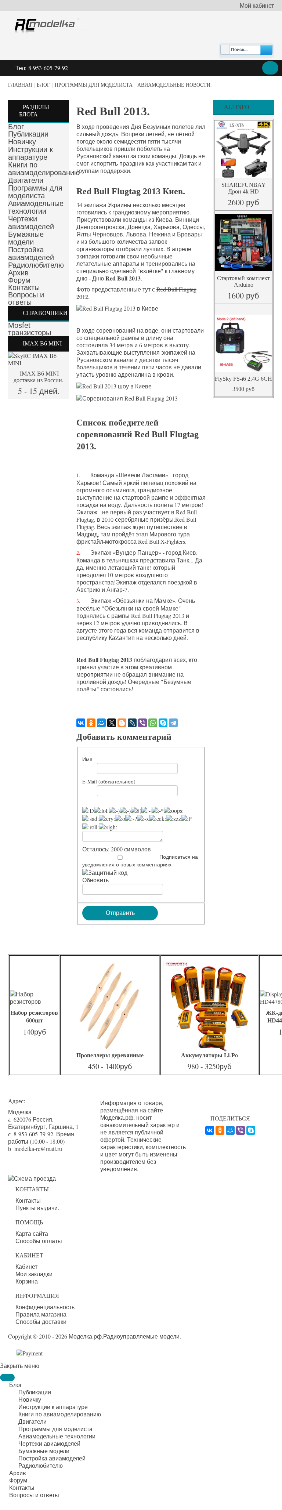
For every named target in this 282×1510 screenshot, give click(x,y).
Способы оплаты (38, 1241)
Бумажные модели (26, 238)
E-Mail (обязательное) (108, 781)
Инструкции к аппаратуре (30, 153)
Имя (87, 759)
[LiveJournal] (132, 722)
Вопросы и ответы (26, 298)
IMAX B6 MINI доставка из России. (39, 376)
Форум (19, 280)
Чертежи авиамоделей (31, 223)
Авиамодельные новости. (174, 85)
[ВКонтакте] (80, 722)
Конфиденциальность (45, 1307)
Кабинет (26, 1266)
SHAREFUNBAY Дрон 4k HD (243, 188)
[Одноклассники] (91, 722)
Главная (20, 85)
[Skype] (163, 722)
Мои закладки (34, 1274)
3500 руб (243, 389)
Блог (43, 85)
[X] (111, 722)
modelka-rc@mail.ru (38, 1148)
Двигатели (25, 180)
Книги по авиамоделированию (44, 169)
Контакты (24, 287)
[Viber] (142, 722)
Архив (18, 272)
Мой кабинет (257, 5)
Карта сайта (31, 1233)
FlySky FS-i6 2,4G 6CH (243, 379)
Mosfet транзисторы (29, 329)
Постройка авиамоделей (31, 253)
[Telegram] (173, 722)
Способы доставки (40, 1321)
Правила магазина (40, 1314)
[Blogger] (122, 722)
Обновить (95, 880)
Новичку (22, 142)
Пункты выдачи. (37, 1208)
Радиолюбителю (36, 265)
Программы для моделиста (94, 85)
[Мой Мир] (101, 722)
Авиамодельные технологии (36, 207)
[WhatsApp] (152, 722)
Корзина (26, 1281)
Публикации (28, 134)
